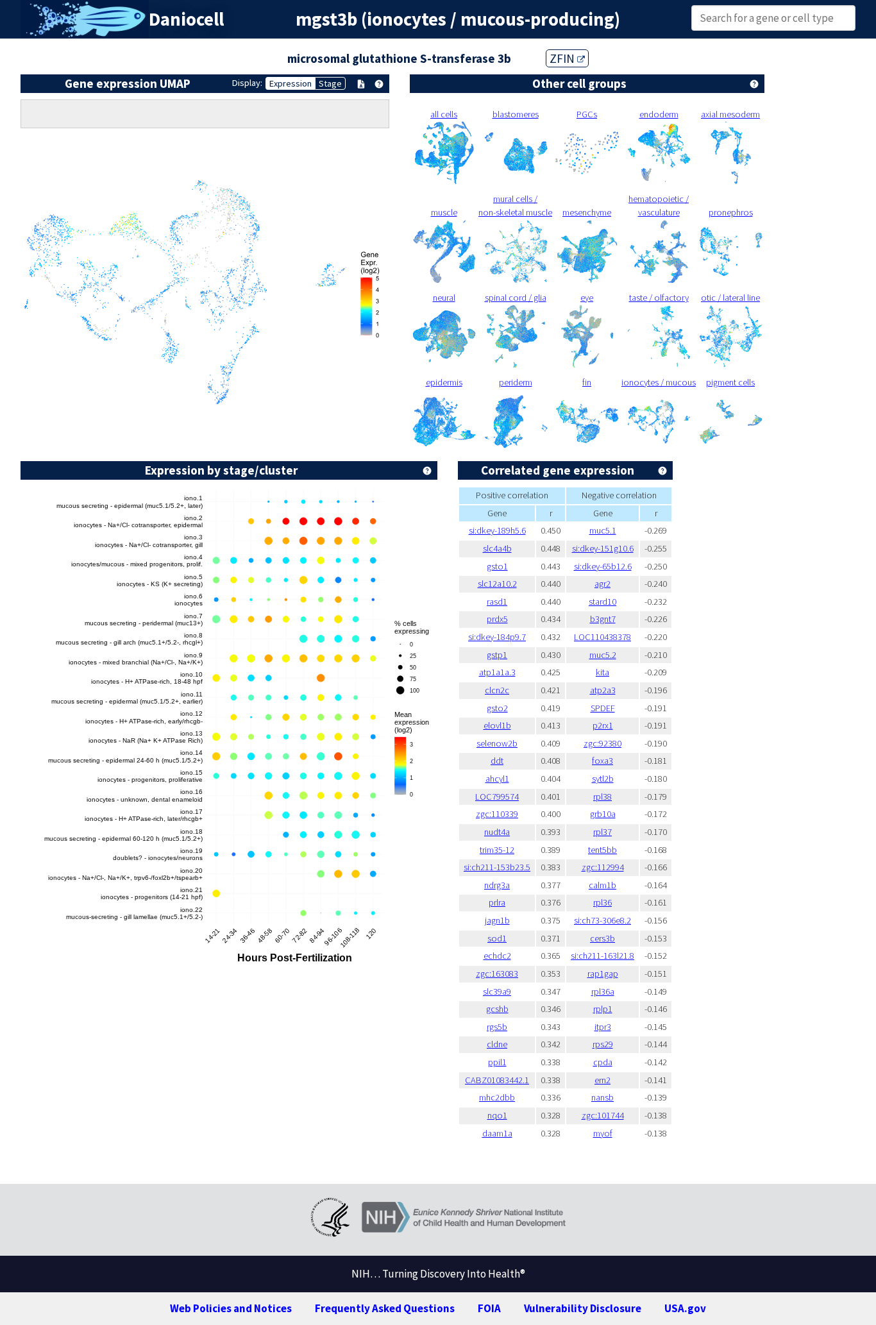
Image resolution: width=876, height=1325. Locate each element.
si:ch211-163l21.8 (602, 955)
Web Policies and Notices (231, 1308)
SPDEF (603, 708)
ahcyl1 (497, 778)
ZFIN (563, 58)
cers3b (602, 938)
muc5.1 (602, 530)
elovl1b (497, 725)
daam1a (497, 1133)
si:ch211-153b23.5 (497, 867)
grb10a (603, 814)
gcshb (497, 1009)
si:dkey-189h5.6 (497, 530)
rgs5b (497, 1027)
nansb (602, 1097)
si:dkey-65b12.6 (603, 566)
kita (602, 672)
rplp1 (602, 1009)
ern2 (602, 1080)
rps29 (603, 1044)
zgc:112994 (603, 867)
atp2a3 (603, 690)
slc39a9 (497, 991)
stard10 (602, 601)
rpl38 (602, 796)
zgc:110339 (497, 814)
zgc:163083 (497, 973)
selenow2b (497, 743)
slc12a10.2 (497, 583)
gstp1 (497, 655)
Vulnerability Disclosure (582, 1308)
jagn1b (497, 920)
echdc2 (497, 955)
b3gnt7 (603, 619)
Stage (330, 83)
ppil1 (497, 1062)
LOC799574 (497, 796)
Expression (290, 83)
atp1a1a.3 (497, 672)
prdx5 (497, 619)
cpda (602, 1062)
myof (602, 1133)
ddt (497, 760)
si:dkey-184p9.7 (497, 637)
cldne (497, 1044)
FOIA (489, 1308)
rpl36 (602, 902)
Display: (247, 83)
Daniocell (186, 19)
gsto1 (497, 566)
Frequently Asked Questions (385, 1308)
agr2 (602, 583)
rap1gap (602, 973)
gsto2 (497, 708)
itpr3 (602, 1027)
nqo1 (497, 1115)
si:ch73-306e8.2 (602, 920)
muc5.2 (602, 655)
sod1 (497, 938)
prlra (497, 902)
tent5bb (602, 850)
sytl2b (603, 778)
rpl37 (602, 832)
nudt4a (497, 832)
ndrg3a (497, 885)
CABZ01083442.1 (497, 1080)
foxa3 (602, 760)
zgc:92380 (602, 743)
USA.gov (685, 1308)
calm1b (602, 885)
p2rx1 (603, 725)
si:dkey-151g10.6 (603, 548)
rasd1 (497, 601)
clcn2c (497, 690)
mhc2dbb (497, 1097)
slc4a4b (497, 548)
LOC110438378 (602, 637)
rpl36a (602, 991)
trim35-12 (497, 850)
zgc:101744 (603, 1115)
